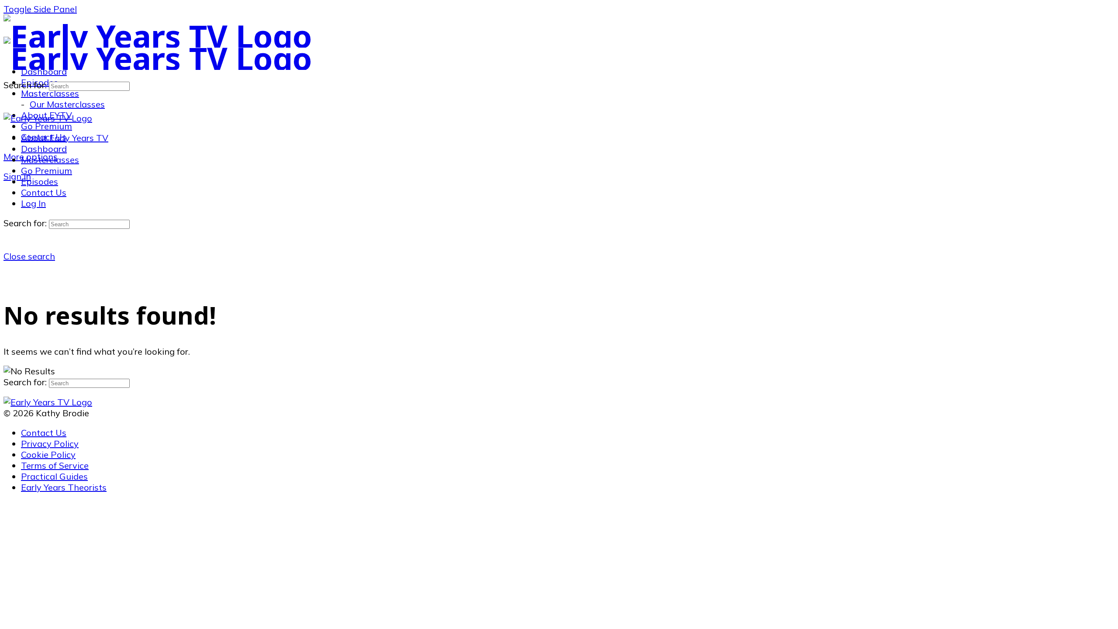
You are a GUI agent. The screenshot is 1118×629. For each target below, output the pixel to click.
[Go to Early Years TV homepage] (157, 35)
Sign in (17, 176)
